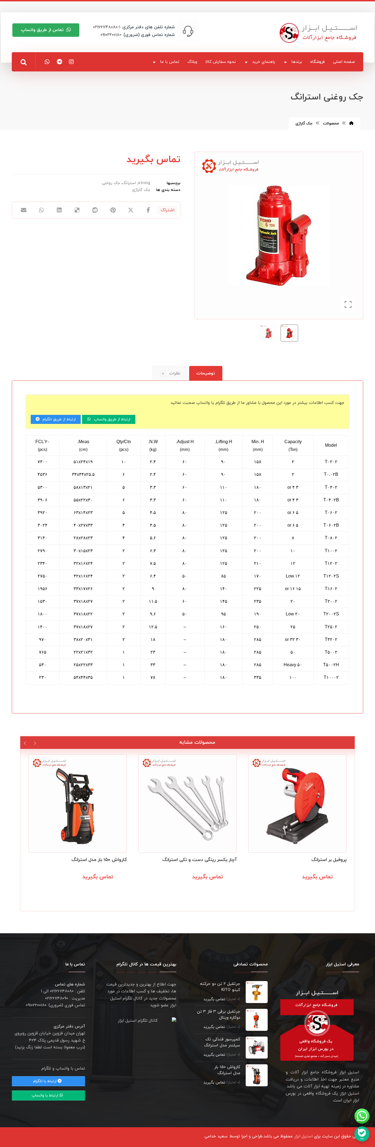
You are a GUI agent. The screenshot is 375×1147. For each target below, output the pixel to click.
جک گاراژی (141, 190)
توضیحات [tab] (205, 373)
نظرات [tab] (171, 373)
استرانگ (129, 183)
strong (144, 183)
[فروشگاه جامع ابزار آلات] (319, 33)
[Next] (25, 742)
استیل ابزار (303, 1136)
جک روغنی (111, 183)
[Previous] (35, 742)
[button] (23, 62)
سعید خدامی (216, 1136)
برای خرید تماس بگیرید (319, 889)
